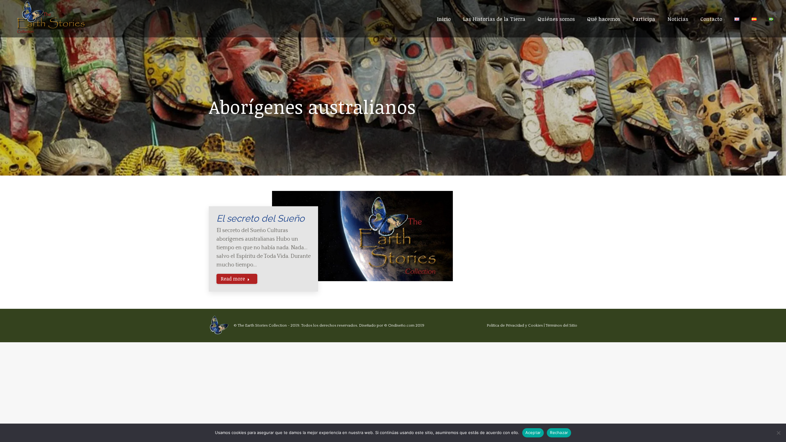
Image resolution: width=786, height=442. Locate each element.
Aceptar (533, 432)
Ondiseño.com (401, 325)
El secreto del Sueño (260, 218)
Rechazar (559, 432)
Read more (233, 278)
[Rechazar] (778, 433)
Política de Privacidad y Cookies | (516, 325)
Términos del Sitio (561, 325)
